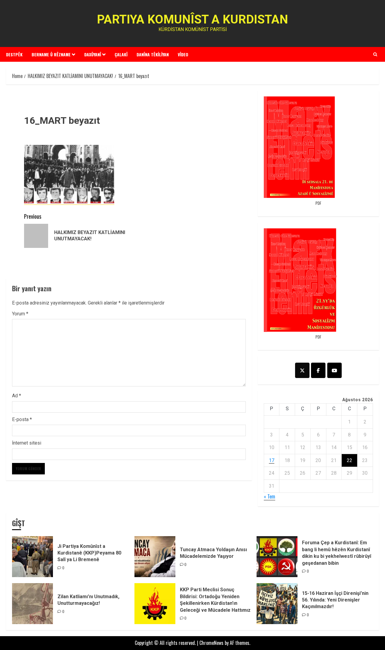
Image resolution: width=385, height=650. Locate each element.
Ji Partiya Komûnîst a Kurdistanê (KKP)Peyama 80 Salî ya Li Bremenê (89, 553)
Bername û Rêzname (51, 54)
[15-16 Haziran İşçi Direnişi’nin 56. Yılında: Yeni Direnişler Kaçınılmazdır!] (277, 603)
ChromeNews (211, 642)
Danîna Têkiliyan (153, 54)
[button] (375, 54)
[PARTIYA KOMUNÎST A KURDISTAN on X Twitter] (302, 370)
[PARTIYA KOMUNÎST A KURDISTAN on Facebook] (318, 370)
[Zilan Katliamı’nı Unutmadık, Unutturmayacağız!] (32, 603)
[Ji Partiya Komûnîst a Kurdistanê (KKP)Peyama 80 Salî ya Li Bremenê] (32, 556)
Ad (16, 395)
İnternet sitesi (26, 443)
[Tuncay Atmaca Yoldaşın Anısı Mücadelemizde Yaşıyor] (154, 556)
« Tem (269, 496)
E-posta (22, 419)
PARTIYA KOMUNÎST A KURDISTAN (192, 19)
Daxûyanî (92, 54)
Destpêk (14, 54)
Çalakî (121, 54)
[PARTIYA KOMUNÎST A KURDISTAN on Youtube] (334, 370)
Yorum (20, 314)
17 (271, 460)
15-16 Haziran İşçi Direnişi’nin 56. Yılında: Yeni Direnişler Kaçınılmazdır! (335, 600)
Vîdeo (183, 54)
